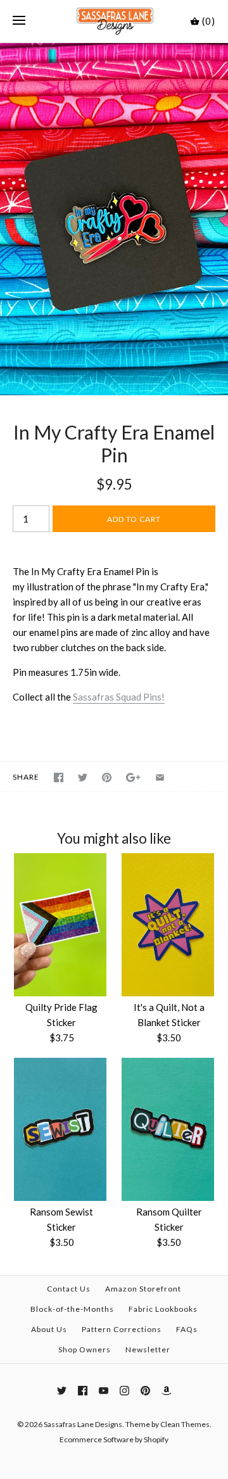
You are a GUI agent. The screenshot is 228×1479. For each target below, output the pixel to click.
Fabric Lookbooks (163, 1309)
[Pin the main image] (106, 777)
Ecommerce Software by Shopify (114, 1439)
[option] (114, 219)
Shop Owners (84, 1349)
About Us (49, 1329)
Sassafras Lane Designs (83, 1424)
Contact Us (69, 1288)
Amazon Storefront (143, 1288)
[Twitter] (61, 1390)
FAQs (187, 1329)
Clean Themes (185, 1424)
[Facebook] (82, 1390)
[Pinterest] (145, 1390)
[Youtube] (103, 1390)
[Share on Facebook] (58, 777)
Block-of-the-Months (72, 1309)
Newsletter (147, 1349)
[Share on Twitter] (82, 777)
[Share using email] (160, 777)
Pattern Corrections (122, 1329)
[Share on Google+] (133, 777)
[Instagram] (124, 1390)
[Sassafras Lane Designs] (114, 21)
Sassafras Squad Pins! (119, 696)
